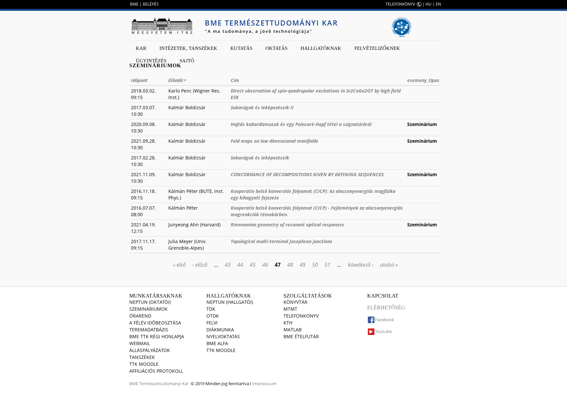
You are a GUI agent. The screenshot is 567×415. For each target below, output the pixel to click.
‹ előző (199, 264)
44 (240, 264)
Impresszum (264, 383)
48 (290, 264)
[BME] (162, 25)
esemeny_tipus (423, 80)
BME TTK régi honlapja (156, 336)
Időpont (139, 80)
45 (253, 264)
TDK (210, 309)
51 (327, 264)
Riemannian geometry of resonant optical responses (287, 224)
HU (428, 4)
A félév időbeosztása (155, 323)
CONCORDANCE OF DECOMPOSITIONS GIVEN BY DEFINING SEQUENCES (307, 174)
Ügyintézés (151, 60)
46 (265, 264)
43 (228, 264)
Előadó (175, 80)
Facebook (384, 319)
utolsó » (389, 264)
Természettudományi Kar (164, 383)
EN (438, 4)
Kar (141, 48)
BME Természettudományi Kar (271, 23)
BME (134, 4)
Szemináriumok (148, 309)
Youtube (383, 331)
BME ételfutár (301, 336)
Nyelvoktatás (223, 336)
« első (179, 264)
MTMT (290, 309)
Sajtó (186, 60)
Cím (235, 80)
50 (315, 264)
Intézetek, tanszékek (188, 48)
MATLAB (293, 329)
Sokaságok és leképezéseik (260, 158)
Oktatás (276, 48)
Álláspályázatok (149, 350)
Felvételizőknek (377, 48)
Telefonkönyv (301, 316)
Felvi (212, 323)
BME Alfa (217, 343)
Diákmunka (220, 329)
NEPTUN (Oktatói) (150, 302)
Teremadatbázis (148, 329)
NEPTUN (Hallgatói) (229, 302)
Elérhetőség (386, 307)
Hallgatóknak (321, 48)
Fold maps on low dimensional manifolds (274, 141)
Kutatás (241, 48)
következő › (360, 264)
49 (302, 264)
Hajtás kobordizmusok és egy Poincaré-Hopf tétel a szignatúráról (301, 124)
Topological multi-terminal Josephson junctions (281, 241)
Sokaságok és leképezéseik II (262, 107)
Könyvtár (295, 302)
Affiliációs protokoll (156, 371)
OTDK (212, 316)
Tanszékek (142, 357)
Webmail (139, 343)
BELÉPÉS (151, 4)
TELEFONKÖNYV (400, 4)
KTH (288, 323)
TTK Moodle (143, 364)
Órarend (140, 316)
